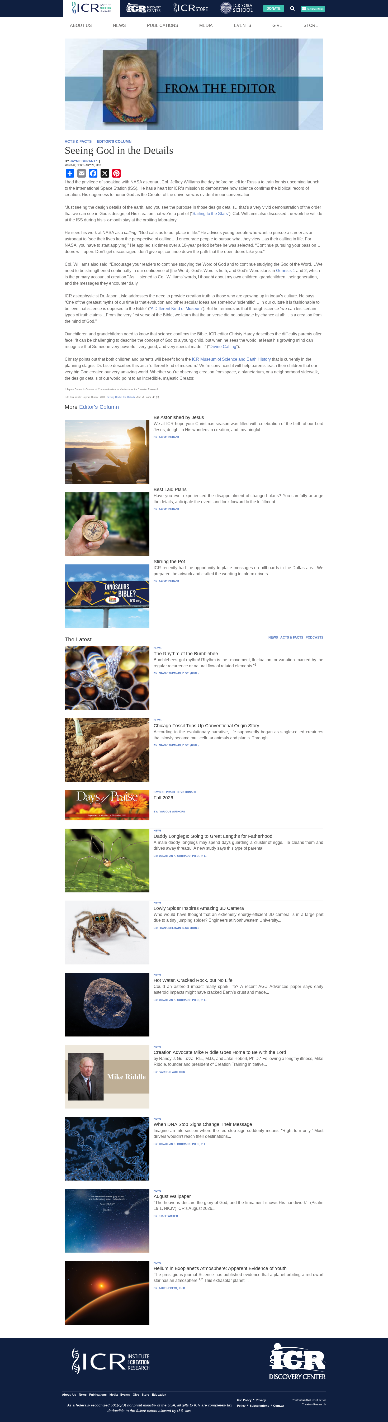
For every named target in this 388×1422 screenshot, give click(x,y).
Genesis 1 (285, 270)
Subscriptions (259, 1405)
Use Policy (244, 1399)
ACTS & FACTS (78, 142)
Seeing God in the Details (121, 397)
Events (242, 25)
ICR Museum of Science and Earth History (231, 359)
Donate (274, 8)
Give (277, 25)
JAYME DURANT (169, 437)
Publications (162, 25)
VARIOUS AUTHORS (172, 811)
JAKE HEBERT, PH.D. (172, 1288)
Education (159, 1394)
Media (206, 25)
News (119, 25)
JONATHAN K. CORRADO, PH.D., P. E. (183, 855)
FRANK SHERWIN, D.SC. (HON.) (178, 673)
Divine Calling (223, 346)
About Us (81, 25)
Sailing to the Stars (210, 213)
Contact (278, 1405)
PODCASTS (314, 637)
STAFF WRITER (168, 1216)
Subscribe (315, 8)
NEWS (273, 637)
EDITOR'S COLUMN (114, 142)
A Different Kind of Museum (176, 308)
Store (311, 25)
